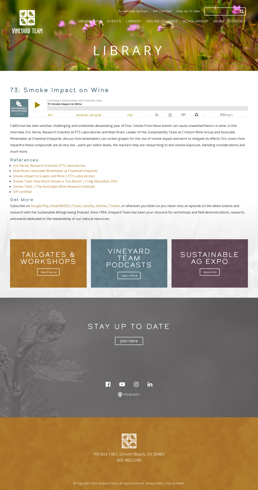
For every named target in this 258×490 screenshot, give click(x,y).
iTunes (76, 206)
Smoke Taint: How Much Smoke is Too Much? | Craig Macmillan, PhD (65, 181)
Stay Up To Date (188, 11)
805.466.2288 (129, 460)
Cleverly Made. (174, 483)
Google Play (40, 206)
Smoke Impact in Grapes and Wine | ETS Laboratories (54, 176)
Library (133, 21)
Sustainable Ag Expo (133, 11)
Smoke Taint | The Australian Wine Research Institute (54, 186)
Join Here (129, 341)
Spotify (88, 206)
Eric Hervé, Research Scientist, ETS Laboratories (49, 165)
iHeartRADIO (60, 206)
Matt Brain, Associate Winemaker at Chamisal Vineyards (55, 171)
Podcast (131, 394)
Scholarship (195, 21)
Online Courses (162, 21)
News (218, 21)
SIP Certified (162, 11)
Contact (237, 21)
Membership (90, 21)
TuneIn (114, 206)
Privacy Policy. (155, 483)
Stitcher (101, 206)
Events (114, 21)
